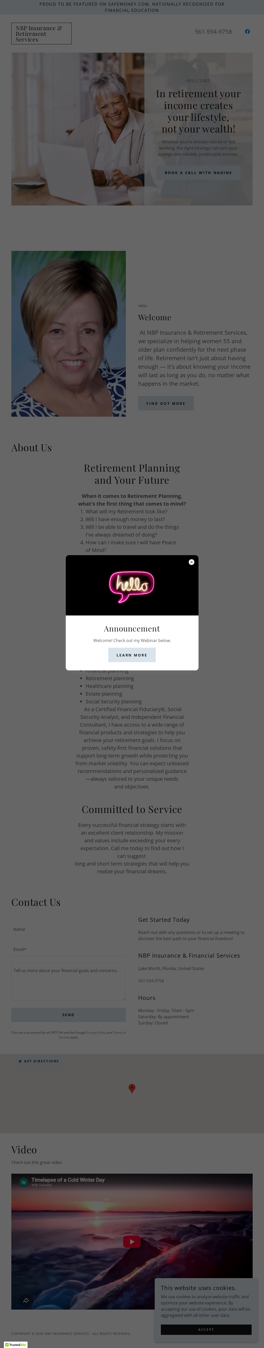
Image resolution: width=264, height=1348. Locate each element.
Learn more (132, 655)
